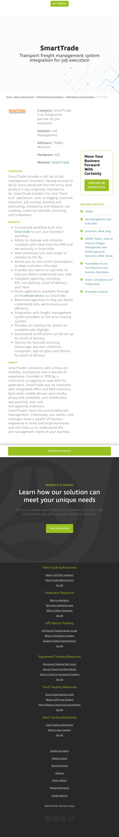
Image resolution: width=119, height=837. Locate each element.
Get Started (59, 3)
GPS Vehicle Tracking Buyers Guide (59, 630)
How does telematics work (59, 605)
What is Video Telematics (59, 610)
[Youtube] (71, 818)
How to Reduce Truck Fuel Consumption (60, 705)
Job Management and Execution (98, 221)
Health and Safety (59, 751)
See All (59, 585)
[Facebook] (48, 818)
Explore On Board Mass (96, 185)
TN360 (89, 212)
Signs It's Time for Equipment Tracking (59, 674)
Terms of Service (59, 765)
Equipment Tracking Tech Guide (59, 664)
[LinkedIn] (63, 818)
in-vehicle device (31, 295)
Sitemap (59, 773)
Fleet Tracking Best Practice (59, 580)
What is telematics (59, 600)
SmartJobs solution (96, 292)
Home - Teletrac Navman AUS (20, 96)
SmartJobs (22, 231)
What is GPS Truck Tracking (59, 699)
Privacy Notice (59, 780)
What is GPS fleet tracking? (59, 575)
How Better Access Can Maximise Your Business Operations (97, 268)
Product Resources (59, 788)
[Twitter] (56, 818)
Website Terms (59, 758)
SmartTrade (60, 162)
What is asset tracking (59, 730)
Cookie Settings (59, 795)
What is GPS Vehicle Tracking (59, 636)
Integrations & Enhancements (80, 96)
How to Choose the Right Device (59, 669)
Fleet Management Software (50, 96)
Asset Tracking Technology (59, 725)
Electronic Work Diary (98, 231)
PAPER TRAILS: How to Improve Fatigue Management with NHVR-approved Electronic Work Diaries (99, 247)
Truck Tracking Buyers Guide (59, 694)
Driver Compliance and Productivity (99, 282)
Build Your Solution (59, 528)
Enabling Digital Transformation (59, 641)
